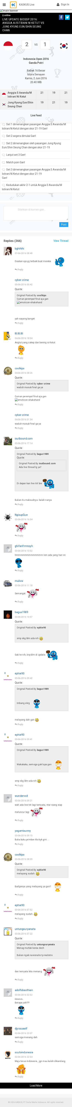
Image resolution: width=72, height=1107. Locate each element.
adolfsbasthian (24, 990)
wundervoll (21, 795)
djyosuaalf (21, 1028)
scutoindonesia (24, 1052)
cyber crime (22, 279)
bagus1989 (21, 612)
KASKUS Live (26, 4)
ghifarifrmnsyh (24, 546)
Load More (36, 1085)
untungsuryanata (25, 929)
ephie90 (19, 673)
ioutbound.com (24, 438)
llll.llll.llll (19, 333)
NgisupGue (21, 514)
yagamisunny (23, 830)
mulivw (19, 580)
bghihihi (19, 248)
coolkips (20, 368)
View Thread (61, 240)
